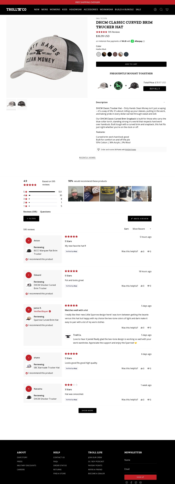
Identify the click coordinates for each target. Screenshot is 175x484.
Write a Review (142, 219)
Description (102, 102)
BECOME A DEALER (96, 473)
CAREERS (21, 469)
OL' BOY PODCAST (96, 461)
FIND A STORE (59, 473)
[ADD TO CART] (154, 88)
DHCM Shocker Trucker (45, 398)
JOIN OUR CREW (95, 457)
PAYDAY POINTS (95, 465)
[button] (44, 9)
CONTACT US (59, 457)
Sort (126, 228)
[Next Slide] (149, 193)
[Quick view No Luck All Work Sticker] (118, 85)
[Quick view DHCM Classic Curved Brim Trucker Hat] (102, 85)
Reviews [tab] (30, 212)
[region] (110, 193)
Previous (6, 57)
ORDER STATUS (60, 465)
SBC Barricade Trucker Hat (47, 367)
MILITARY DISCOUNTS (26, 465)
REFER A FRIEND (95, 469)
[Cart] (167, 9)
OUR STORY (22, 457)
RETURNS (57, 469)
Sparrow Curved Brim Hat (46, 319)
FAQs (55, 461)
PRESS (19, 461)
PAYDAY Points (130, 149)
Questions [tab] (45, 212)
